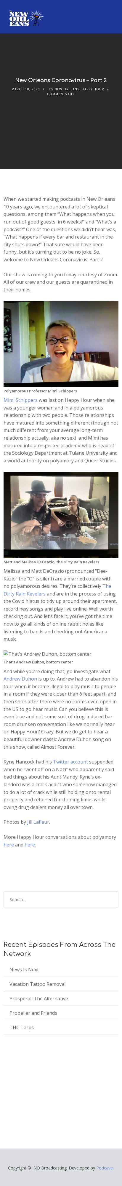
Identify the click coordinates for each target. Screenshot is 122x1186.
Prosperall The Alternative (38, 998)
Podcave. (105, 1168)
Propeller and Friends (33, 1013)
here (9, 844)
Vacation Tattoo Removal (37, 984)
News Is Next (24, 969)
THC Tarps (21, 1027)
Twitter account (70, 761)
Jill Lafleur (38, 822)
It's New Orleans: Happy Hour (75, 89)
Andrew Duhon (20, 679)
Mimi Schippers (21, 400)
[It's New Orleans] (26, 13)
